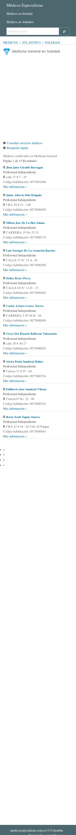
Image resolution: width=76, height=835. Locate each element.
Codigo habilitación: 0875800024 (24, 348)
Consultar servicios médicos (24, 143)
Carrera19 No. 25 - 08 (20, 399)
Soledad (52, 42)
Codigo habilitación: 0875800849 (24, 320)
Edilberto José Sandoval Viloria (26, 389)
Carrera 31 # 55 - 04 (19, 371)
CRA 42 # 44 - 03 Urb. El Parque (27, 426)
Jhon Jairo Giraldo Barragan (24, 167)
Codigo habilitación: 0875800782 (24, 403)
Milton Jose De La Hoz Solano (25, 223)
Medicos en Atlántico (20, 22)
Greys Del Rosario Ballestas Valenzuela (31, 333)
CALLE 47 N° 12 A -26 (21, 260)
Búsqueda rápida (17, 148)
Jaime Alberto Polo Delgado (24, 195)
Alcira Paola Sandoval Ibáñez (24, 361)
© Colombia (36, 830)
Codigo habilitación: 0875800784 (24, 376)
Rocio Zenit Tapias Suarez (23, 417)
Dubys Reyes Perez (18, 278)
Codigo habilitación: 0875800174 (24, 237)
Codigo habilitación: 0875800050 (24, 209)
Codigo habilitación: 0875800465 (24, 292)
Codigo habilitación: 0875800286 (24, 265)
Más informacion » (15, 186)
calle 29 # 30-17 (16, 343)
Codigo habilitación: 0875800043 (24, 431)
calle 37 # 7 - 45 (16, 177)
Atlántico (31, 42)
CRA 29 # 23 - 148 (18, 204)
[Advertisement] (38, 98)
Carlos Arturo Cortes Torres (25, 306)
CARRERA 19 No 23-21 (22, 232)
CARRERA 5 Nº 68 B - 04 (23, 315)
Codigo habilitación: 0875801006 (24, 182)
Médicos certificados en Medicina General (30, 156)
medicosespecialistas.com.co (28, 830)
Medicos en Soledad (19, 13)
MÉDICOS (10, 42)
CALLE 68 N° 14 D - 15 (22, 288)
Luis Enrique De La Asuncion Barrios (30, 250)
